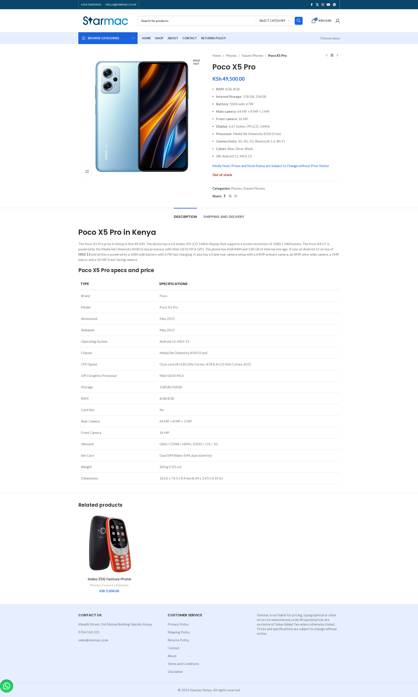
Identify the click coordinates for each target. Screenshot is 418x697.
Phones (231, 55)
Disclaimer (175, 672)
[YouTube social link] (328, 5)
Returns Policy (178, 640)
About (172, 656)
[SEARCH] (299, 21)
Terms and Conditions (183, 664)
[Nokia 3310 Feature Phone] (109, 544)
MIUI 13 (84, 254)
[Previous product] (326, 55)
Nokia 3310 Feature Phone (109, 579)
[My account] (337, 20)
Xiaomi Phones (252, 55)
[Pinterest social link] (334, 5)
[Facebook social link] (311, 5)
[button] (6, 686)
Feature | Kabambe (115, 585)
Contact (173, 648)
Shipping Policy (179, 632)
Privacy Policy (178, 624)
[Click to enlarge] (87, 171)
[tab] (185, 214)
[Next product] (337, 55)
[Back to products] (332, 55)
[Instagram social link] (322, 5)
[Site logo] (105, 20)
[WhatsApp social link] (235, 196)
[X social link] (317, 5)
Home (216, 55)
